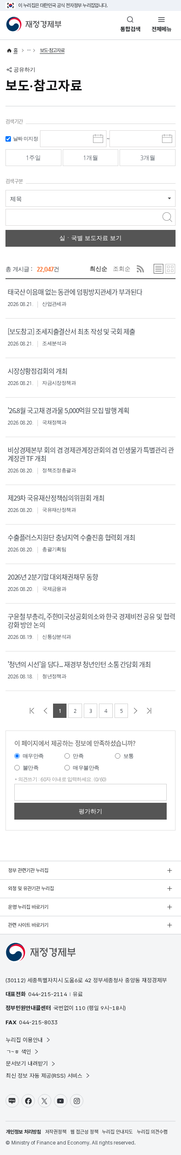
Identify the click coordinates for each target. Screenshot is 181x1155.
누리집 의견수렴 (152, 1132)
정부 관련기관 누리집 (28, 870)
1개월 (90, 157)
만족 (78, 756)
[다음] (135, 710)
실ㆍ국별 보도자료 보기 (90, 238)
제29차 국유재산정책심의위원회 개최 (56, 498)
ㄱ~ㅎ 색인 (18, 1051)
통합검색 (130, 29)
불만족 (30, 767)
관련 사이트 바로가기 (28, 925)
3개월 (147, 157)
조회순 (121, 268)
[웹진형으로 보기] (170, 269)
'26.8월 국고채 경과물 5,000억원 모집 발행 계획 (68, 410)
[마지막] (149, 710)
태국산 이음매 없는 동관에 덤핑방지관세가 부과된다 (75, 292)
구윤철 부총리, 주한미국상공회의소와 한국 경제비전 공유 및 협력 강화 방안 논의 (91, 620)
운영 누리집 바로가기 (28, 907)
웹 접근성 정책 (84, 1132)
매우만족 (33, 756)
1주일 (33, 157)
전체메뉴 (162, 29)
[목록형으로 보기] (158, 269)
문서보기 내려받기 (27, 1063)
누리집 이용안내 (24, 1039)
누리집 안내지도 (117, 1132)
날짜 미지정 (25, 139)
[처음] (32, 710)
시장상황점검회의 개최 (37, 371)
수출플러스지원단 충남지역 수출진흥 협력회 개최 (71, 537)
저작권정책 (55, 1132)
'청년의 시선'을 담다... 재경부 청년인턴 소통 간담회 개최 (79, 664)
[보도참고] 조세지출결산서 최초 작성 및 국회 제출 (71, 331)
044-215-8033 (38, 1022)
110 (80, 1008)
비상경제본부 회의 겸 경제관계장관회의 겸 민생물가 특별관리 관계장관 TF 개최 (91, 454)
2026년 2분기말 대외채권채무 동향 (53, 577)
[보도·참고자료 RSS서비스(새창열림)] (140, 269)
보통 (128, 756)
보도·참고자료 (52, 50)
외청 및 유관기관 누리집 (31, 888)
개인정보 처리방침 (23, 1132)
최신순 (98, 268)
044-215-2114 (47, 994)
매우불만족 (86, 767)
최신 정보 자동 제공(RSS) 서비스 (44, 1075)
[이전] (45, 710)
